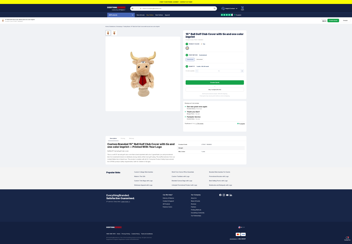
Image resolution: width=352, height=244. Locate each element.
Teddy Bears (126, 26)
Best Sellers (159, 15)
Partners (193, 207)
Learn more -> (125, 201)
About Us (194, 198)
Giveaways (119, 26)
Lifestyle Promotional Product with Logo (184, 185)
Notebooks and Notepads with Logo (220, 185)
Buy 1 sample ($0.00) (215, 89)
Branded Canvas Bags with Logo (182, 181)
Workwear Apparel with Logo (143, 185)
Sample (345, 20)
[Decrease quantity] (197, 71)
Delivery (131, 138)
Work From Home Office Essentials (183, 172)
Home (107, 26)
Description (113, 138)
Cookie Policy (135, 233)
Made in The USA (139, 176)
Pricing (123, 138)
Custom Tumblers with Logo (180, 176)
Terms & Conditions (147, 233)
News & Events (195, 201)
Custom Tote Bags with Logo (143, 181)
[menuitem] (121, 15)
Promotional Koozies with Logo (219, 176)
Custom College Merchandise (143, 172)
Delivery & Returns (168, 198)
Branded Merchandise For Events (219, 172)
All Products (113, 15)
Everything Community (197, 213)
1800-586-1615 (110, 233)
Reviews (193, 204)
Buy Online (150, 15)
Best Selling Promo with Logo (218, 181)
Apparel (167, 15)
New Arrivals (141, 15)
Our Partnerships (196, 215)
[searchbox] (177, 8)
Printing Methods (196, 210)
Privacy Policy (126, 233)
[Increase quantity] (242, 71)
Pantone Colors (167, 207)
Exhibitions (112, 26)
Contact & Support (168, 201)
